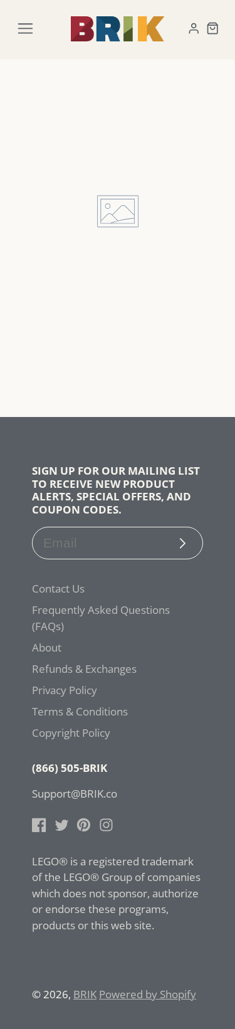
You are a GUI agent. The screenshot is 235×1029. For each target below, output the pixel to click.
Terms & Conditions (80, 711)
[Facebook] (39, 825)
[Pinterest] (83, 825)
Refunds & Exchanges (84, 669)
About (46, 647)
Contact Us (58, 588)
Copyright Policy (71, 733)
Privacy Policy (64, 690)
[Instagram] (106, 825)
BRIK (85, 994)
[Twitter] (62, 825)
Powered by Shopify (147, 994)
